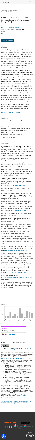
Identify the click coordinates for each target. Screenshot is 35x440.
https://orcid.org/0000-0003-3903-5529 (10, 27)
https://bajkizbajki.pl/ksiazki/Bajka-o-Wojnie (14, 277)
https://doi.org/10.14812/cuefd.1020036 (13, 185)
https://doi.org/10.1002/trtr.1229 (19, 210)
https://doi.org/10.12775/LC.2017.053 (22, 272)
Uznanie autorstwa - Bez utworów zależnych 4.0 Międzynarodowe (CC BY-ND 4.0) (16, 357)
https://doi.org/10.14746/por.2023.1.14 (10, 113)
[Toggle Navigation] (30, 2)
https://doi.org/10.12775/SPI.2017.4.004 (16, 250)
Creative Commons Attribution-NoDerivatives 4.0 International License (16, 349)
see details (12, 334)
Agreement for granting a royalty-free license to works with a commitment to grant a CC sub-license (16, 402)
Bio (2, 33)
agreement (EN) (9, 397)
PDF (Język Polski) (8, 41)
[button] (4, 436)
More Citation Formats (9, 137)
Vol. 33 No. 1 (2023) (6, 10)
